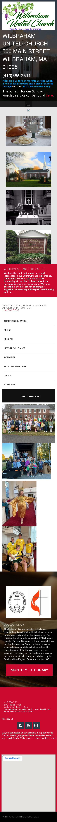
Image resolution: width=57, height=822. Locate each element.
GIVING (7, 375)
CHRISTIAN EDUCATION (15, 321)
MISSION (8, 339)
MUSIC (7, 330)
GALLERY (31, 396)
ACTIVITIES (9, 357)
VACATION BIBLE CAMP (15, 366)
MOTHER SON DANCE (14, 348)
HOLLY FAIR (9, 384)
